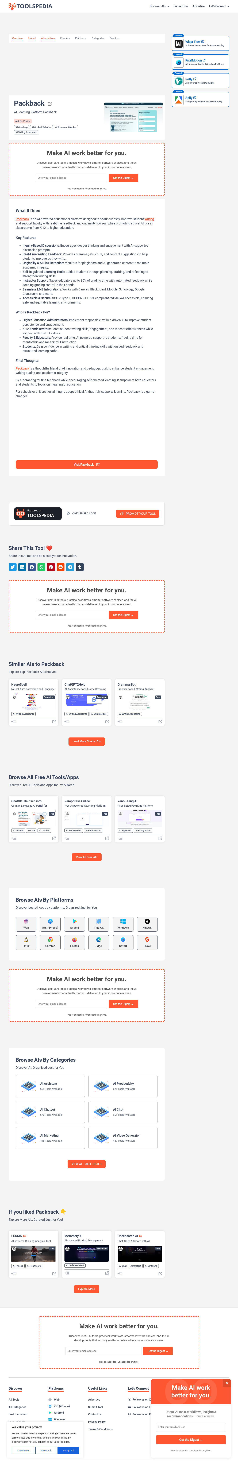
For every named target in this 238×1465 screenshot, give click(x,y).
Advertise (199, 6)
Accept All (68, 1450)
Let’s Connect (217, 6)
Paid (158, 697)
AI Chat (31, 830)
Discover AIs (158, 6)
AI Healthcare (34, 1266)
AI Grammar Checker (65, 127)
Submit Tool (181, 6)
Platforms (81, 38)
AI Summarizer (98, 714)
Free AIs (65, 38)
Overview (17, 38)
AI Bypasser (125, 830)
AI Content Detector (41, 127)
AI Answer (18, 830)
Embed (32, 38)
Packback (22, 219)
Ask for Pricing (22, 121)
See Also (115, 38)
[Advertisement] (87, 69)
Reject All (46, 1450)
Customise (23, 1450)
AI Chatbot (44, 830)
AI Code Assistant (75, 1265)
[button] (81, 513)
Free (51, 814)
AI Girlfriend (151, 1266)
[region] (45, 1439)
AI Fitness (18, 1266)
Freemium (49, 697)
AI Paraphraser (93, 830)
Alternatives (48, 38)
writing (149, 219)
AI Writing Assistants (26, 132)
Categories (98, 38)
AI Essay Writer (73, 830)
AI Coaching (22, 127)
